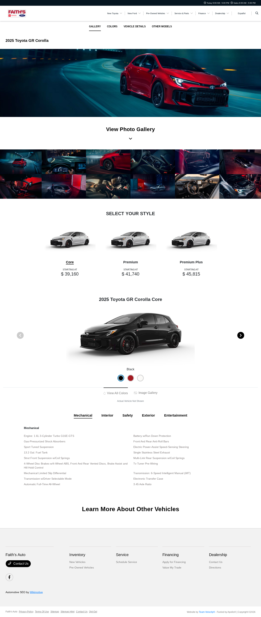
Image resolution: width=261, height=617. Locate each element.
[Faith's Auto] (23, 13)
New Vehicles (77, 561)
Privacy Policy (26, 611)
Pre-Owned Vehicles (81, 567)
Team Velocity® (207, 612)
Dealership (218, 555)
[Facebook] (9, 577)
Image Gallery (147, 392)
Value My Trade (171, 567)
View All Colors (117, 393)
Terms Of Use (42, 611)
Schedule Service (126, 561)
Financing (170, 555)
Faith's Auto (11, 611)
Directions (215, 567)
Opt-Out (93, 611)
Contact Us (20, 563)
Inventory (77, 555)
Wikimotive (36, 592)
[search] (256, 13)
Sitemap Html (68, 611)
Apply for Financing (174, 561)
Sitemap (54, 611)
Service (122, 555)
